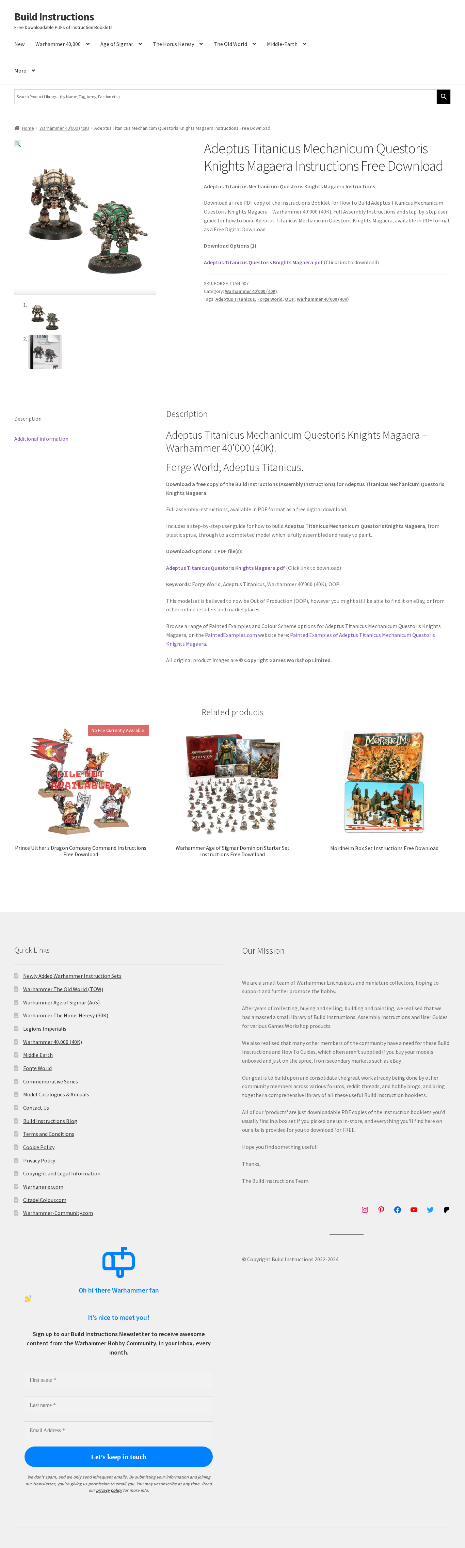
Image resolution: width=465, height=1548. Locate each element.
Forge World (270, 299)
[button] (17, 143)
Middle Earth (38, 1054)
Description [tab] (28, 418)
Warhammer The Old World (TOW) (63, 989)
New (19, 44)
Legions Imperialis (44, 1028)
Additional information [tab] (41, 438)
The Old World (230, 44)
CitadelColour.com (44, 1200)
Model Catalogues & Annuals (56, 1094)
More (20, 70)
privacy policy (109, 1490)
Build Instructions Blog (50, 1120)
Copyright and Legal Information (61, 1173)
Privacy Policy (39, 1160)
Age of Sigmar (116, 44)
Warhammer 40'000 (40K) (64, 128)
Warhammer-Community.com (58, 1212)
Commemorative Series (50, 1081)
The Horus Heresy (173, 44)
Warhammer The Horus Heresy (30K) (65, 1015)
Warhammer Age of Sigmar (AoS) (61, 1002)
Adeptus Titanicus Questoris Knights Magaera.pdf (263, 262)
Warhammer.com (43, 1186)
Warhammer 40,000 (58, 44)
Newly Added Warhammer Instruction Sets (72, 975)
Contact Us (36, 1107)
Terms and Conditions (48, 1133)
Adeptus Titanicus (235, 299)
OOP (289, 299)
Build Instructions (54, 17)
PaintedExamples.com (231, 634)
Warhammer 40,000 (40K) (52, 1041)
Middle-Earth (282, 44)
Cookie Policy (38, 1147)
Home (28, 128)
